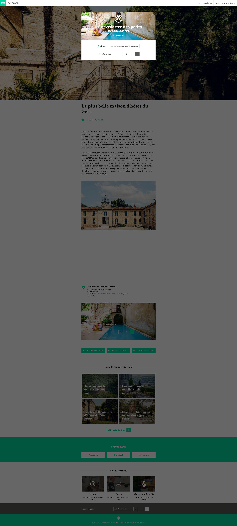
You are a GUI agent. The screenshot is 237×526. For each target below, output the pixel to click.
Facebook (93, 455)
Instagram (144, 455)
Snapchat (118, 455)
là (93, 296)
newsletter (207, 3)
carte (217, 3)
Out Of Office (14, 3)
